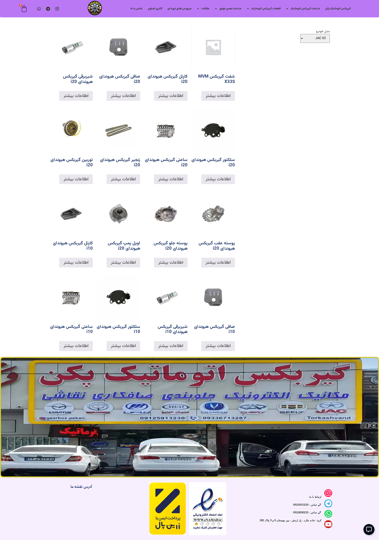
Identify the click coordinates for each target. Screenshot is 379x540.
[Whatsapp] (328, 514)
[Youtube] (328, 524)
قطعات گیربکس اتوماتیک (265, 8)
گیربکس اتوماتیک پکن (338, 8)
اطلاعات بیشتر (218, 95)
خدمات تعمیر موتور (230, 8)
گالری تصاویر (155, 8)
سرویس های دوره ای (179, 8)
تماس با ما (136, 8)
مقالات (205, 8)
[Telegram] (48, 9)
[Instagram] (57, 9)
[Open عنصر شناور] (368, 529)
